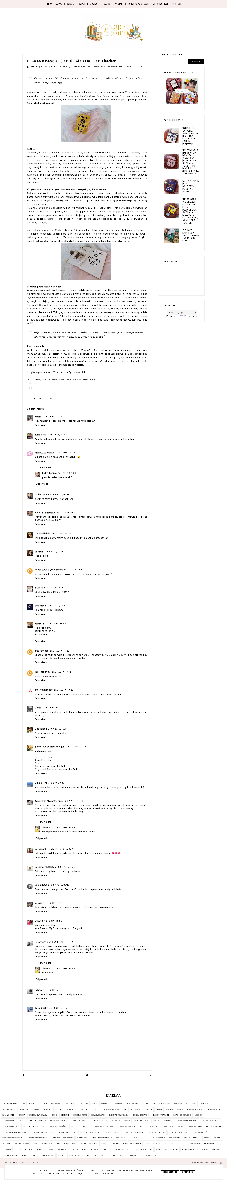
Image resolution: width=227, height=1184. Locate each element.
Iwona (38, 416)
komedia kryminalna (38, 1115)
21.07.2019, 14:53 (56, 623)
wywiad (205, 1149)
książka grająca (98, 1115)
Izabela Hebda (42, 533)
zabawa (215, 1149)
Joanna (46, 827)
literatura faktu (99, 1121)
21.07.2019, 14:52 (57, 605)
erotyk (58, 1109)
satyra (75, 1149)
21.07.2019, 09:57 (66, 512)
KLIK (84, 372)
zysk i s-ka (140, 67)
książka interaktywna (118, 1115)
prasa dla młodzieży (191, 1144)
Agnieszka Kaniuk (44, 452)
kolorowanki (8, 1115)
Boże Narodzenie (9, 1103)
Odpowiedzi (44, 467)
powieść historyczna (110, 1144)
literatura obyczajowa (173, 1126)
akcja (94, 1103)
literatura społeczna (112, 1132)
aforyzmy (83, 1103)
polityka (217, 1138)
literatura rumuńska (89, 1132)
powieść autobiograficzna (26, 1144)
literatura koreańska (57, 1126)
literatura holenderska (187, 1121)
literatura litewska (80, 1126)
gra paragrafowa (111, 1109)
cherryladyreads (44, 690)
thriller (106, 1149)
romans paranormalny (57, 1149)
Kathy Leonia (49, 473)
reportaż (29, 1149)
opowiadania (135, 1138)
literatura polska (214, 1126)
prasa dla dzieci (171, 1144)
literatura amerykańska (13, 1121)
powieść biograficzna (50, 1144)
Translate (191, 316)
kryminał (65, 1115)
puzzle (18, 1149)
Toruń (44, 1103)
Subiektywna (42, 885)
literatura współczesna (62, 1138)
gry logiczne (135, 1109)
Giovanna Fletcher (81, 67)
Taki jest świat (43, 672)
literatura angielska (37, 1121)
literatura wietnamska (38, 1138)
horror (148, 1109)
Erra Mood (40, 605)
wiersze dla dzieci (190, 1149)
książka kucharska (141, 1115)
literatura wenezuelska (12, 1138)
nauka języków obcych (102, 1138)
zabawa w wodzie (47, 1155)
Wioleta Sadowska (45, 512)
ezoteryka (69, 1109)
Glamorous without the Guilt (50, 766)
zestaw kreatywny (149, 1155)
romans (40, 1149)
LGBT (23, 1103)
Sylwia (38, 990)
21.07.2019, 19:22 (63, 690)
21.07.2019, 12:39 (54, 551)
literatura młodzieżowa (105, 67)
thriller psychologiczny (167, 1149)
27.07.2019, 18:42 (65, 827)
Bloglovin (77, 928)
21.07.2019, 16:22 (59, 651)
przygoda (6, 1149)
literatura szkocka (134, 1132)
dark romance (8, 1109)
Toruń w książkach (138, 3)
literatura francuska (120, 1121)
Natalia (38, 903)
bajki (145, 1103)
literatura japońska (210, 1121)
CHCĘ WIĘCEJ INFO (170, 1172)
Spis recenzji (160, 3)
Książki (71, 3)
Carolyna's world (44, 942)
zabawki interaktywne (79, 1155)
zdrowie (133, 1155)
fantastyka (63, 67)
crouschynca (42, 651)
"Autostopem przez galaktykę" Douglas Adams (190, 186)
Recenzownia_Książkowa (49, 569)
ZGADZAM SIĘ (187, 1172)
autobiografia (133, 1103)
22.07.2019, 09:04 (67, 867)
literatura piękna (194, 1126)
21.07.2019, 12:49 (73, 569)
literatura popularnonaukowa (15, 1132)
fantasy (96, 1109)
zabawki (61, 1155)
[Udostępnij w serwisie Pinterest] (51, 399)
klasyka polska (214, 1109)
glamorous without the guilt (50, 746)
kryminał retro (80, 1115)
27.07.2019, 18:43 (65, 968)
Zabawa (107, 3)
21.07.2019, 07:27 (52, 416)
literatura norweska (149, 1126)
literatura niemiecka (127, 1126)
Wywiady (119, 3)
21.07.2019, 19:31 (52, 707)
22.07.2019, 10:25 (52, 921)
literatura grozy (141, 1121)
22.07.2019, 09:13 (60, 885)
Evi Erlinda (40, 434)
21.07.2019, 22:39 (54, 783)
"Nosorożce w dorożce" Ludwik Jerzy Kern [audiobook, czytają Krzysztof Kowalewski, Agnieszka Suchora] (190, 211)
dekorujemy (24, 1109)
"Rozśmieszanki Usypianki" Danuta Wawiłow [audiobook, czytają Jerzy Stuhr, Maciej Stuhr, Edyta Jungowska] (191, 162)
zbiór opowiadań (119, 1155)
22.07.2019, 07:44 (65, 849)
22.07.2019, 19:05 (67, 473)
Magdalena (41, 729)
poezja (207, 1138)
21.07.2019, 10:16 (61, 533)
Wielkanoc (55, 1103)
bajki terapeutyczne (161, 1103)
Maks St (39, 783)
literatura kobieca (10, 1126)
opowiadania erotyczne (155, 1138)
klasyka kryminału (174, 1109)
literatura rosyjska (67, 1132)
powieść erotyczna (88, 1144)
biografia (178, 1103)
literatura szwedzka (156, 1132)
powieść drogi (70, 1144)
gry (124, 1109)
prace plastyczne (152, 1144)
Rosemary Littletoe (45, 867)
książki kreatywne (161, 1115)
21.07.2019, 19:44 (58, 729)
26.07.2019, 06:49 (57, 1008)
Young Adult (70, 1103)
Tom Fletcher (126, 67)
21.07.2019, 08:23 (65, 452)
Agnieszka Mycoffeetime (49, 801)
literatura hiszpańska (162, 1121)
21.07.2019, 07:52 (57, 434)
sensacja (94, 1149)
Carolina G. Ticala (44, 849)
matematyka (82, 1138)
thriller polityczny (143, 1149)
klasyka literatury (195, 1109)
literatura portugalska (43, 1132)
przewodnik (209, 1144)
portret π (40, 623)
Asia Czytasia (25, 1163)
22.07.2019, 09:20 (53, 903)
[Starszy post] (151, 1075)
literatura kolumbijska (33, 1126)
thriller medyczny (122, 1149)
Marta (38, 707)
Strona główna (54, 3)
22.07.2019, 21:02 (53, 990)
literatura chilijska (59, 1121)
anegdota (105, 1103)
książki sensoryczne (182, 1115)
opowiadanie (174, 1138)
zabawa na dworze (10, 1155)
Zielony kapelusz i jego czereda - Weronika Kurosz (191, 235)
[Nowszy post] (23, 1075)
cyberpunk (191, 1103)
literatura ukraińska (200, 1132)
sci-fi (84, 1149)
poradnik (6, 1144)
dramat (37, 1109)
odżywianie (120, 1138)
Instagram (65, 928)
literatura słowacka (178, 1132)
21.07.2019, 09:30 (60, 494)
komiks (54, 1115)
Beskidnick (40, 1008)
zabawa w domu (28, 1155)
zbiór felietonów (100, 1155)
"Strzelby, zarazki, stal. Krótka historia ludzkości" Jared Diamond (190, 136)
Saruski (39, 551)
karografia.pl (212, 1163)
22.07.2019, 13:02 (64, 942)
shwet (38, 921)
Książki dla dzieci (88, 3)
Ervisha (39, 587)
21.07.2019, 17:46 (61, 672)
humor (159, 1109)
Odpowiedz (41, 425)
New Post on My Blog (47, 928)
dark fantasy (206, 1103)
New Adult (33, 1103)
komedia (21, 1115)
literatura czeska (80, 1121)
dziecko (47, 1109)
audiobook (118, 1103)
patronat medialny (192, 1138)
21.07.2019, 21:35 (76, 746)
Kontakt (176, 3)
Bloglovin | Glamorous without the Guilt (56, 769)
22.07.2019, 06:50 (74, 801)
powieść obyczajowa (132, 1144)
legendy (198, 1115)
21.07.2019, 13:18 (53, 587)
